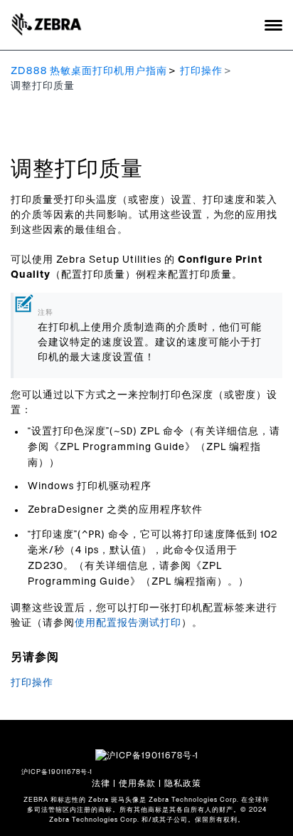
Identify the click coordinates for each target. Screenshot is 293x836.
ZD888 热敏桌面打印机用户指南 (89, 71)
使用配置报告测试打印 (128, 623)
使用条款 (137, 783)
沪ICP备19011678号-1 (56, 772)
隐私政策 (182, 783)
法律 (101, 783)
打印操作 (201, 71)
